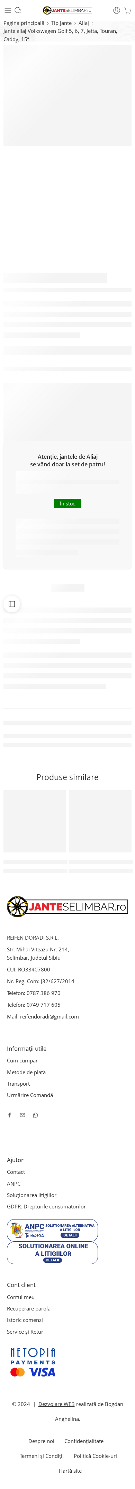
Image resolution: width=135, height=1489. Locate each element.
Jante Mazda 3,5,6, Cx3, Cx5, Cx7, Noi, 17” (53, 862)
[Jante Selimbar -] (67, 10)
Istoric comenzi (25, 1320)
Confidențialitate (84, 1441)
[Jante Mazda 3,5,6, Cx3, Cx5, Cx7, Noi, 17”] (34, 821)
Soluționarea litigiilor (31, 1195)
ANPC (13, 1183)
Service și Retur (25, 1331)
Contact (16, 1172)
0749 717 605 (44, 1005)
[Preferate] (59, 797)
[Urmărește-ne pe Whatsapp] (35, 1115)
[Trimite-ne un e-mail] (22, 1115)
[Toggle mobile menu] (7, 10)
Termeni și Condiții (42, 1456)
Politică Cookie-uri (95, 1456)
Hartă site (70, 1471)
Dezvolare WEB (56, 1404)
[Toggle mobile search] (18, 10)
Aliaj (84, 23)
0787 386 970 (44, 993)
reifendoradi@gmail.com (49, 1016)
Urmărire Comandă (30, 1095)
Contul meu (21, 1297)
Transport (18, 1083)
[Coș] (128, 10)
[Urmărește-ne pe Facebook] (9, 1115)
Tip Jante (61, 23)
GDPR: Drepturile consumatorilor (46, 1206)
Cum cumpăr (22, 1060)
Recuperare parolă (29, 1308)
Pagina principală (23, 23)
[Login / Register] (116, 10)
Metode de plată (26, 1072)
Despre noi (41, 1441)
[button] (56, 852)
